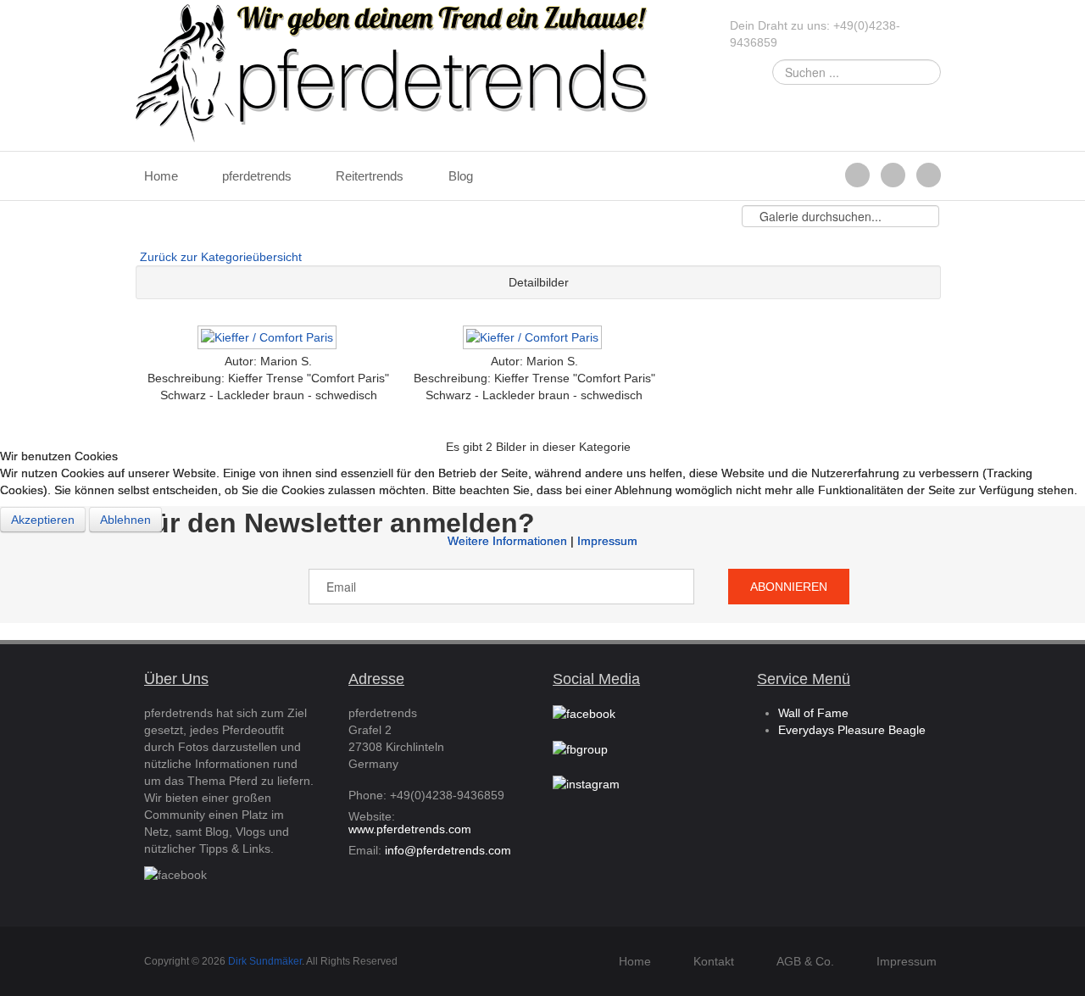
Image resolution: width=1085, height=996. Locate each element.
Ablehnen (125, 519)
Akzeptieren (43, 519)
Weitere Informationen (507, 541)
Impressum (607, 541)
